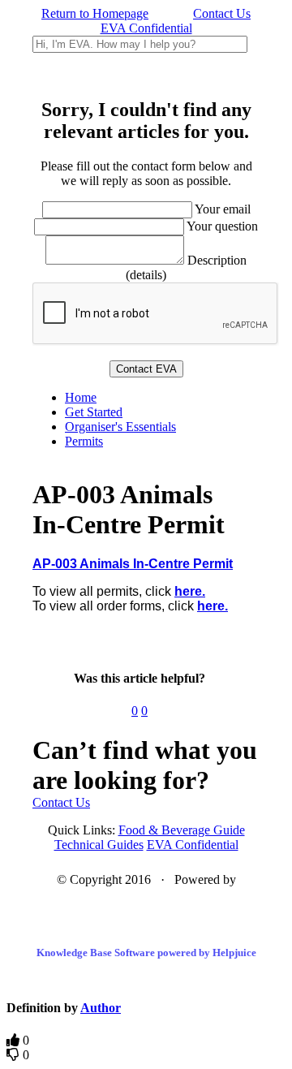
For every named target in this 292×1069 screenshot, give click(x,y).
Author (100, 1008)
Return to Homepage (94, 13)
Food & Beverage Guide (181, 830)
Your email (223, 209)
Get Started (93, 412)
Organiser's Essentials (120, 426)
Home (81, 397)
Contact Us (222, 13)
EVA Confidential (146, 28)
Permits (84, 441)
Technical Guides (99, 844)
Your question (222, 226)
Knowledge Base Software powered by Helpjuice (146, 952)
